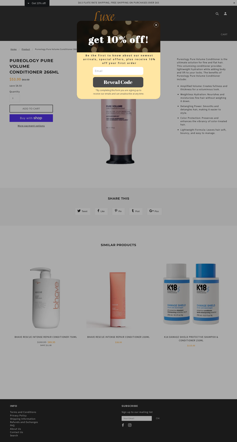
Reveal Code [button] (118, 82)
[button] (156, 25)
